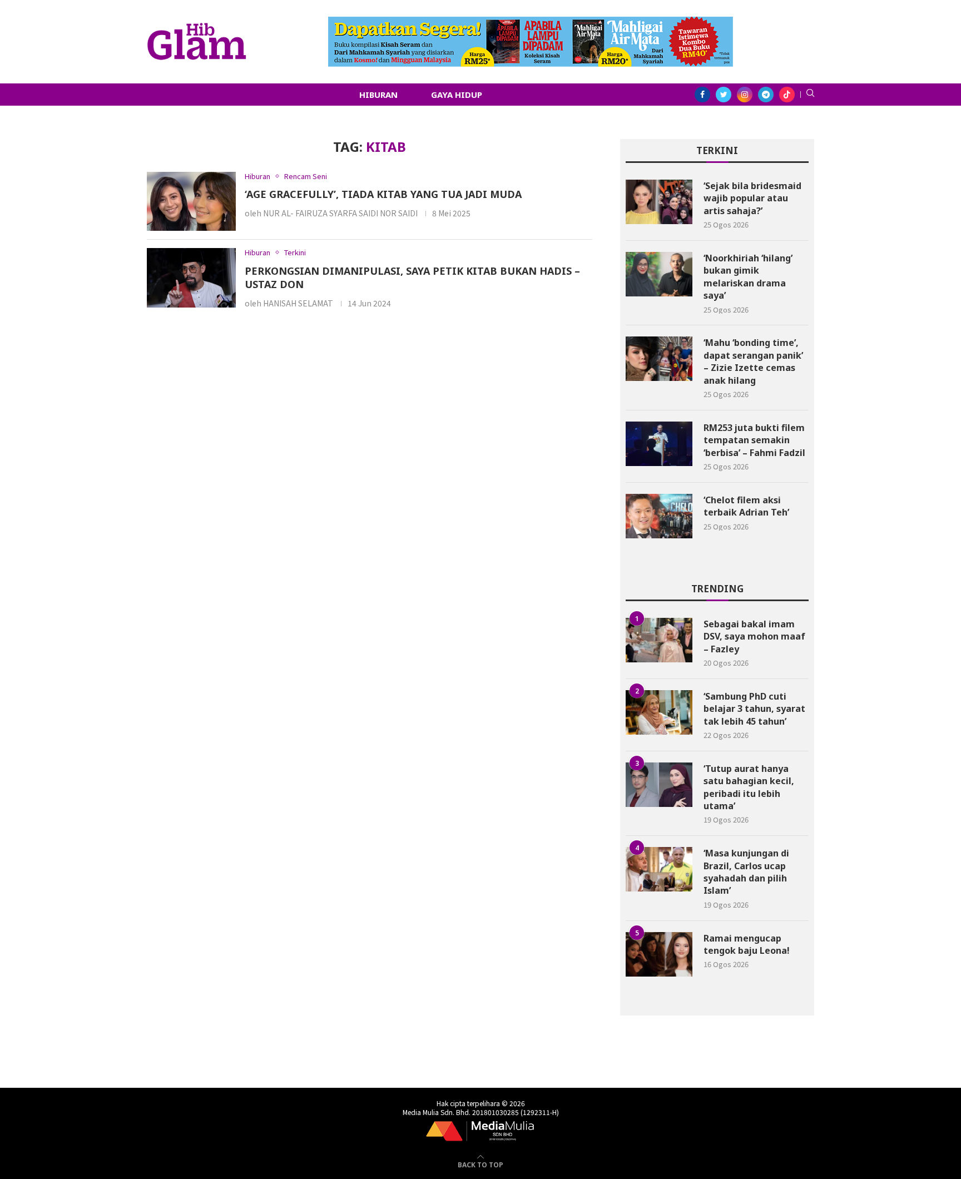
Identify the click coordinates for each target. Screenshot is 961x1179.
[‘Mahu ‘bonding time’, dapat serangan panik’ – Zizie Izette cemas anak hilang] (659, 358)
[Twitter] (723, 94)
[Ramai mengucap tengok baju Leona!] (659, 954)
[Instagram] (744, 94)
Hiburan (378, 94)
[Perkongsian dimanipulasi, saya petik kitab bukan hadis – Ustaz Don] (191, 278)
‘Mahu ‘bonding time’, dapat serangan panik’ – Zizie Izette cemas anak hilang (753, 361)
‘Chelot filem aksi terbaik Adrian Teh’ (746, 506)
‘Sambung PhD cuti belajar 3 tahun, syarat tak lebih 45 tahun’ (754, 708)
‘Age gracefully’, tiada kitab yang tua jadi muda (383, 194)
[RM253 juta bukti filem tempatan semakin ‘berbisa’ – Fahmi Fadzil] (659, 444)
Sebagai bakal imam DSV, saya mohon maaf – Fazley (754, 636)
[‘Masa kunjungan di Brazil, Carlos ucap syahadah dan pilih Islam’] (659, 869)
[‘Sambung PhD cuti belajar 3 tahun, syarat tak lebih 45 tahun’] (659, 712)
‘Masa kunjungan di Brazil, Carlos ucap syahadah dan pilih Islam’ (746, 871)
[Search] (810, 94)
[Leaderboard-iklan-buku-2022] (530, 22)
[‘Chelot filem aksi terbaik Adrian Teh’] (659, 516)
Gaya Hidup (456, 94)
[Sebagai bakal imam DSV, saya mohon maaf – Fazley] (659, 640)
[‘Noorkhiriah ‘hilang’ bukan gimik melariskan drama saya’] (659, 274)
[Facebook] (702, 94)
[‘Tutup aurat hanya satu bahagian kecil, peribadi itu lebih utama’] (659, 784)
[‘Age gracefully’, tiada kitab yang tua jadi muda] (191, 201)
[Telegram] (766, 94)
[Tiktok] (787, 94)
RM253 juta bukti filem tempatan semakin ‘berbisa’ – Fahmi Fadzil (754, 440)
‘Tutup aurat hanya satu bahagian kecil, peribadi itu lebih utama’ (749, 787)
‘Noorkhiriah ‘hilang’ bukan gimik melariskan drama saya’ (748, 276)
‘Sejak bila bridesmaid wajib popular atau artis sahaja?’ (752, 198)
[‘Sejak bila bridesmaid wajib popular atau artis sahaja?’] (659, 202)
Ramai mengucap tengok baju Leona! (747, 944)
